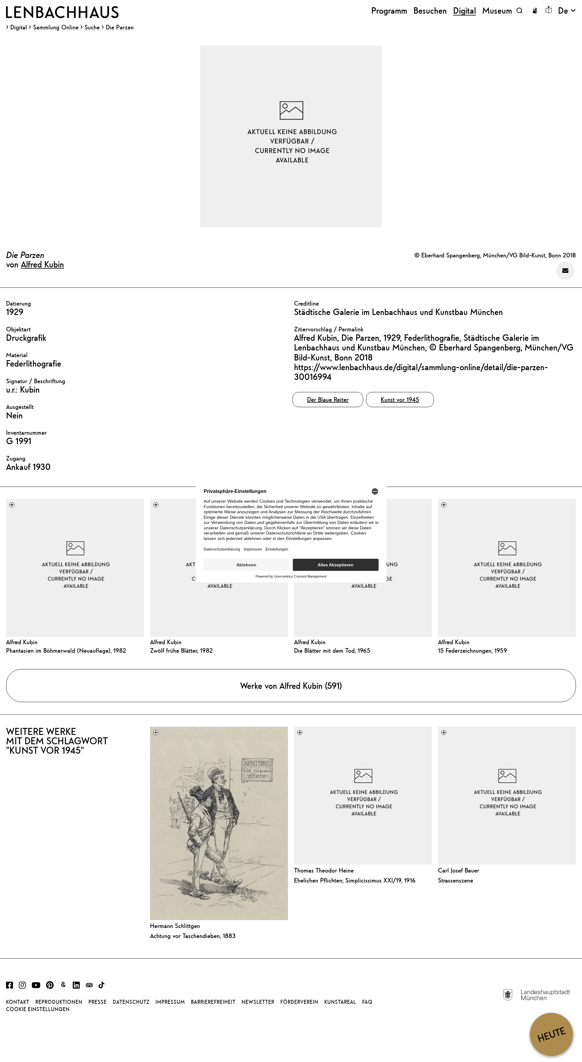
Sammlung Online (56, 27)
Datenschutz (131, 1002)
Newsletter (258, 1002)
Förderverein (299, 1002)
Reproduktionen (58, 1002)
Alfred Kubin (42, 264)
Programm (389, 10)
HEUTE (551, 1034)
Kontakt (17, 1002)
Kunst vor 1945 (400, 399)
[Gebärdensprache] (535, 10)
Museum (497, 10)
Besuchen (430, 10)
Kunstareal (340, 1002)
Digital (18, 27)
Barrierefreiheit (213, 1002)
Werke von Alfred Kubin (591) (291, 685)
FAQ (367, 1002)
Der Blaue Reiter (328, 399)
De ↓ (567, 10)
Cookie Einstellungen (38, 1009)
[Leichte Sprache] (549, 9)
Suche (92, 27)
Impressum (170, 1002)
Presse (98, 1002)
